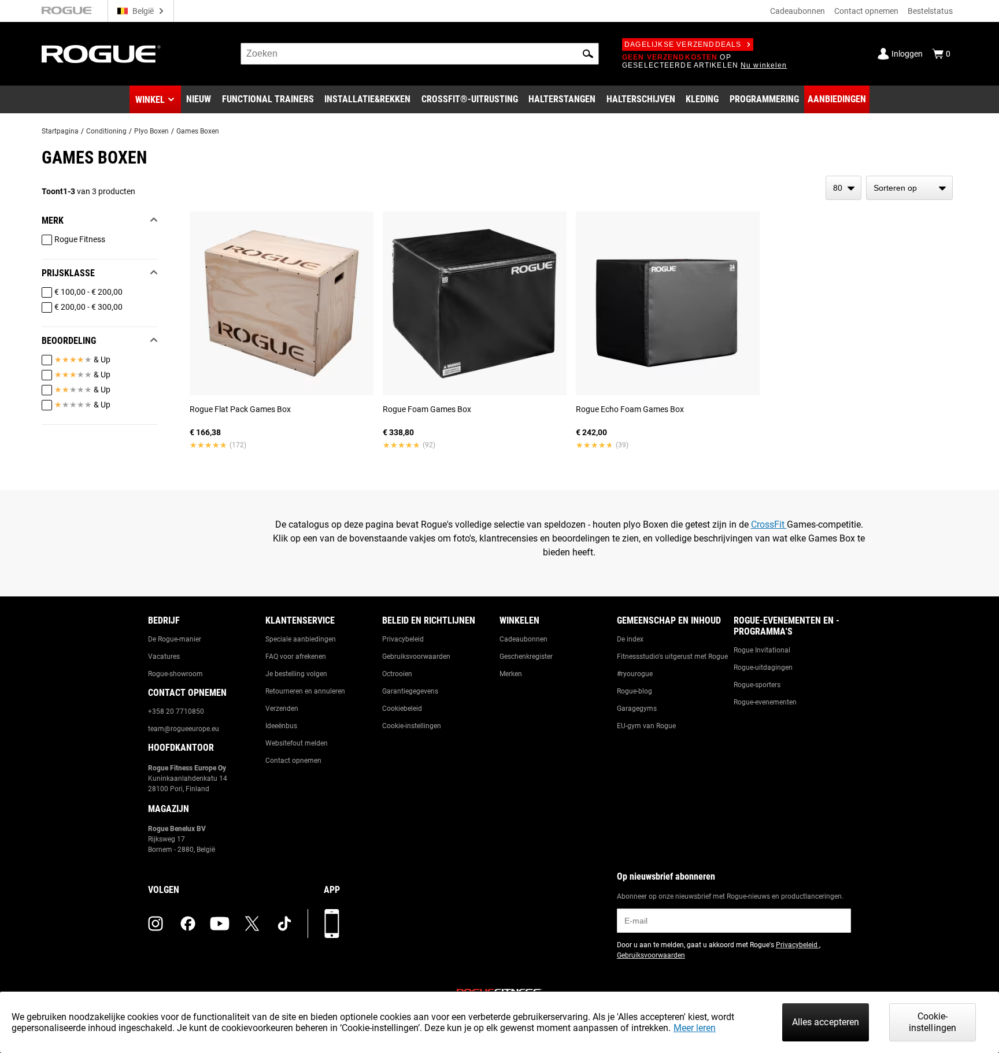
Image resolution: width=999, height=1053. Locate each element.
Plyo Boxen (151, 131)
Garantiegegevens (410, 691)
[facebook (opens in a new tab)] (187, 923)
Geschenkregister (526, 656)
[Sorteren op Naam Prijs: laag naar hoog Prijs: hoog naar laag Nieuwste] (909, 188)
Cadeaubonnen (797, 11)
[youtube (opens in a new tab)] (219, 923)
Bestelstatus (930, 11)
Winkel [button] (150, 99)
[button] (588, 54)
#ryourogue (635, 674)
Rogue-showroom (175, 674)
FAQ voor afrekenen (295, 656)
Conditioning (106, 131)
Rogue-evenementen (765, 702)
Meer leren (695, 1027)
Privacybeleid (403, 639)
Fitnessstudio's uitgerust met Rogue (672, 656)
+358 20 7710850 (176, 711)
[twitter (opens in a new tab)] (252, 923)
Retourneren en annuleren (305, 691)
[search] (419, 54)
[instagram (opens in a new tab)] (155, 923)
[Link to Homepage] (101, 54)
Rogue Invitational (762, 650)
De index (630, 639)
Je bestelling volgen (296, 674)
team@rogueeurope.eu (183, 729)
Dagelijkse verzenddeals (683, 44)
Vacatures (164, 656)
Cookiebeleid (402, 709)
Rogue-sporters (757, 685)
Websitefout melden (296, 743)
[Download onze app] (331, 923)
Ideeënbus (281, 726)
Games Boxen (197, 131)
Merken (511, 674)
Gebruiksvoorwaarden (416, 656)
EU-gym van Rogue (646, 726)
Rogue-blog (634, 691)
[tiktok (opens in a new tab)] (284, 923)
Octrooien (397, 674)
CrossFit (769, 524)
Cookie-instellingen (411, 726)
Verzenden (281, 709)
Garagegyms (637, 709)
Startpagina (60, 131)
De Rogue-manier (174, 639)
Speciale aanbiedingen (300, 639)
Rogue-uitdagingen (763, 667)
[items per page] (843, 188)
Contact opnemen (866, 11)
